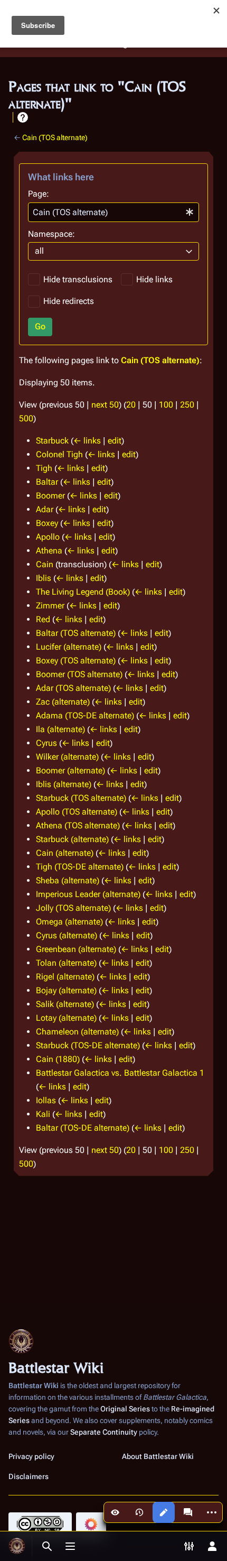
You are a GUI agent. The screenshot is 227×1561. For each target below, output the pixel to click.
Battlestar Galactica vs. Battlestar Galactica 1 (120, 1073)
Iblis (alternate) (63, 784)
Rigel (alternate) (65, 977)
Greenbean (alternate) (76, 949)
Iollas (46, 1100)
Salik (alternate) (65, 1004)
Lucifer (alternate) (68, 647)
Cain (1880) (58, 1059)
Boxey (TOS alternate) (76, 660)
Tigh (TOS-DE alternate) (80, 867)
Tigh (44, 468)
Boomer (50, 496)
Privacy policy (31, 1456)
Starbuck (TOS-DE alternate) (88, 1045)
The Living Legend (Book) (83, 592)
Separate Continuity (103, 1432)
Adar (44, 509)
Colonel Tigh (59, 454)
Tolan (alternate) (66, 963)
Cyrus (46, 743)
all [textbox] (39, 251)
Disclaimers (28, 1476)
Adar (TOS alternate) (73, 688)
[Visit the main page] (16, 1546)
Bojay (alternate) (66, 990)
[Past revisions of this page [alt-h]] (139, 1512)
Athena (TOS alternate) (78, 825)
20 (131, 405)
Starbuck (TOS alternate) (81, 798)
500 (26, 418)
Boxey (47, 523)
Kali (43, 1114)
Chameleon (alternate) (77, 1032)
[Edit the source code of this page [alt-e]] (164, 1512)
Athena (49, 551)
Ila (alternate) (60, 729)
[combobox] (113, 212)
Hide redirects (68, 301)
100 (166, 405)
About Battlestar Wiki (158, 1456)
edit (114, 441)
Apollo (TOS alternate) (76, 812)
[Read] (115, 1512)
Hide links (154, 279)
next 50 (105, 405)
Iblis (43, 578)
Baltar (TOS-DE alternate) (82, 1128)
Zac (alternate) (63, 702)
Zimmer (50, 606)
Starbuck (52, 441)
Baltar (47, 482)
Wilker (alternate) (67, 757)
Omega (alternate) (69, 922)
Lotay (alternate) (66, 1018)
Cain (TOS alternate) (55, 137)
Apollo (48, 537)
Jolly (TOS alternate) (73, 908)
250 (187, 405)
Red (43, 619)
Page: (38, 194)
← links (87, 441)
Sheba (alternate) (67, 880)
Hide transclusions (77, 279)
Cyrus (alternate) (66, 935)
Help (22, 117)
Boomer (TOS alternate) (79, 674)
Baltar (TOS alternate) (76, 633)
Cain (44, 564)
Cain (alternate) (64, 853)
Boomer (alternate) (70, 770)
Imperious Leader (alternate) (88, 894)
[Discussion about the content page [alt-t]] (188, 1512)
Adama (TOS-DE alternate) (85, 715)
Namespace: (51, 234)
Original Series (125, 1409)
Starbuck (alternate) (72, 839)
